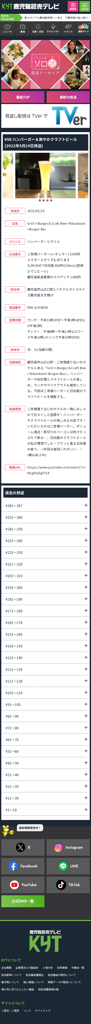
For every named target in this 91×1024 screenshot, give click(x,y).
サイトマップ (42, 1010)
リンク (27, 1010)
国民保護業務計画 (48, 989)
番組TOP (23, 97)
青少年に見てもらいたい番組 (17, 989)
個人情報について (33, 982)
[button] (40, 200)
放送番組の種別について (62, 975)
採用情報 (62, 967)
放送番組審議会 (35, 975)
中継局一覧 (78, 967)
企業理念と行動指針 (27, 967)
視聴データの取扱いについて (64, 982)
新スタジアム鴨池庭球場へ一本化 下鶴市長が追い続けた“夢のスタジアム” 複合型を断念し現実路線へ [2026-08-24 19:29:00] (57, 17)
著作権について (10, 982)
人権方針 (48, 967)
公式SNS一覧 (23, 901)
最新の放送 (68, 97)
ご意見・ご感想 (10, 1010)
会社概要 (6, 967)
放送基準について (11, 975)
